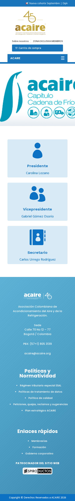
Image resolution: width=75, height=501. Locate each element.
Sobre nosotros (20, 41)
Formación (39, 447)
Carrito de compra (30, 48)
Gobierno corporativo (39, 453)
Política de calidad (40, 398)
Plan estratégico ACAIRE (40, 410)
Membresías (39, 441)
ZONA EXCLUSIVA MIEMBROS (48, 41)
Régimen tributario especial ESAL (40, 385)
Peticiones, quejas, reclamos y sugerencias (40, 404)
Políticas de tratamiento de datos (40, 391)
